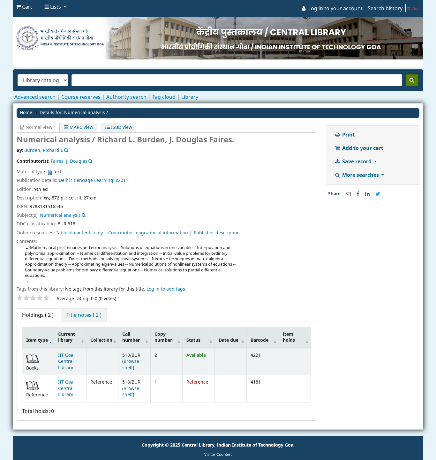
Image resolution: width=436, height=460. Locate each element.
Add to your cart (362, 148)
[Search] (411, 80)
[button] (24, 7)
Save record (357, 162)
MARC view (80, 127)
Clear (415, 8)
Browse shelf (130, 364)
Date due (228, 340)
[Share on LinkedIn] (367, 194)
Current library (66, 337)
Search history (385, 8)
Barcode (259, 340)
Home (26, 112)
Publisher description (217, 233)
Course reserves (81, 97)
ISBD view (121, 127)
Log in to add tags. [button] (166, 289)
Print (348, 135)
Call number (131, 337)
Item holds (289, 337)
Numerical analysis (60, 215)
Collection (101, 340)
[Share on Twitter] (377, 194)
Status (193, 340)
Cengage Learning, (94, 180)
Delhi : (65, 180)
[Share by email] (348, 194)
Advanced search (35, 97)
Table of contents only (79, 233)
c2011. (123, 180)
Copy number (163, 337)
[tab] (84, 315)
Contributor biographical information (148, 233)
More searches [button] (360, 175)
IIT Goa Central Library (66, 361)
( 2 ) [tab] (38, 315)
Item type (37, 340)
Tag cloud (164, 97)
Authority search (126, 97)
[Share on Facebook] (358, 194)
